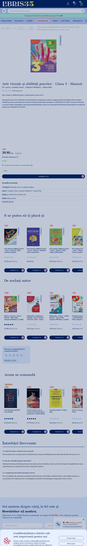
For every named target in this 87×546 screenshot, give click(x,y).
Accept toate (71, 538)
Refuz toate (71, 543)
